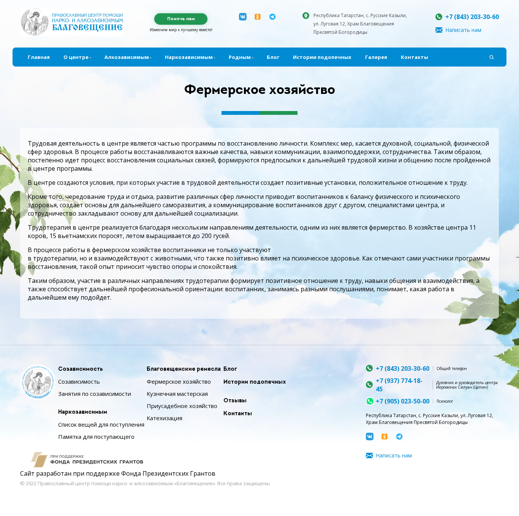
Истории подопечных (322, 57)
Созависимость (80, 369)
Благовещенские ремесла (184, 369)
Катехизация (164, 418)
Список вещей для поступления (101, 424)
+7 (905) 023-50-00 (402, 401)
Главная (39, 57)
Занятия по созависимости (94, 393)
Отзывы (235, 401)
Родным (240, 57)
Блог (273, 57)
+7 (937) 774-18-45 (399, 384)
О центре (76, 57)
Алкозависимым (126, 57)
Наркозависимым (189, 57)
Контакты (414, 57)
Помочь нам (181, 19)
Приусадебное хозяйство (182, 406)
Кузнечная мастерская (177, 393)
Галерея (376, 57)
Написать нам (463, 29)
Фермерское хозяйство (179, 381)
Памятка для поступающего (96, 436)
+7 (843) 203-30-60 (472, 17)
